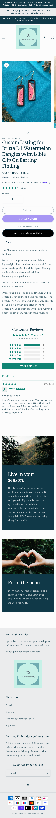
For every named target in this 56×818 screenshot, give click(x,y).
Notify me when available (28, 233)
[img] (9, 384)
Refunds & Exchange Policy (20, 718)
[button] (3, 37)
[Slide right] (34, 133)
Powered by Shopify (37, 813)
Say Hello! (11, 725)
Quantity (6, 193)
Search (9, 705)
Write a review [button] (28, 365)
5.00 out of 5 (35, 335)
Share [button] (9, 242)
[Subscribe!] (47, 773)
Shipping (5, 177)
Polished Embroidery (24, 813)
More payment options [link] (28, 226)
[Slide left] (21, 133)
